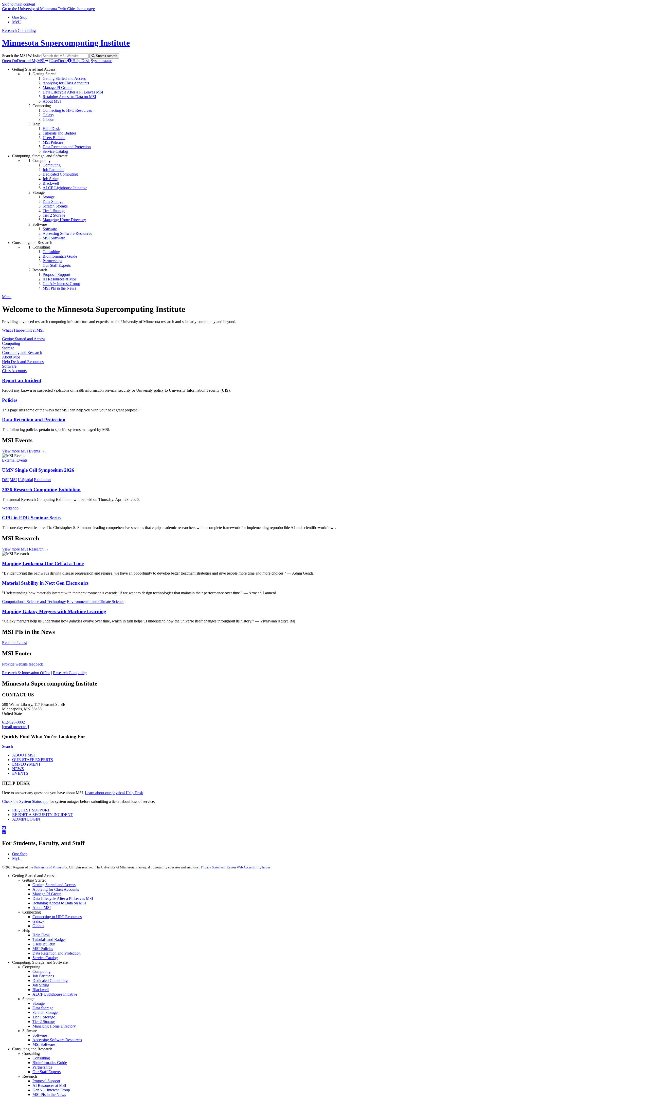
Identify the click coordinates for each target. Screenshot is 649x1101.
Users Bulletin (43, 944)
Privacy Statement (213, 867)
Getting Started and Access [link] (33, 69)
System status (101, 61)
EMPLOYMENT (26, 764)
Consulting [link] (41, 247)
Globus (38, 926)
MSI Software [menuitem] (54, 238)
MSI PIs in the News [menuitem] (59, 288)
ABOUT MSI (23, 755)
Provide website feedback (22, 664)
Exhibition (42, 480)
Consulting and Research (22, 352)
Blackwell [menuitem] (51, 183)
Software (9, 366)
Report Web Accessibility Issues (248, 867)
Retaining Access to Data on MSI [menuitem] (69, 96)
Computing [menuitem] (52, 165)
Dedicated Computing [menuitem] (60, 174)
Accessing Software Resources (57, 1040)
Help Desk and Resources (23, 361)
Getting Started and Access (23, 339)
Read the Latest (14, 642)
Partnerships (42, 1067)
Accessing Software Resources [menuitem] (67, 233)
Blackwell (40, 990)
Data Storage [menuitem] (53, 201)
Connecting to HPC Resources (57, 917)
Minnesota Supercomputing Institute (66, 42)
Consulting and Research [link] (32, 242)
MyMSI (38, 61)
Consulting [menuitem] (51, 252)
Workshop (10, 508)
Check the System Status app (25, 801)
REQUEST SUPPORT (31, 810)
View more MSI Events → (23, 451)
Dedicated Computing (50, 980)
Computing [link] (41, 160)
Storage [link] (38, 192)
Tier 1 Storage (43, 1017)
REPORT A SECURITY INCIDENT (42, 814)
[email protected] (15, 727)
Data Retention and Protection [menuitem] (67, 147)
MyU (16, 22)
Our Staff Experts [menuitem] (57, 265)
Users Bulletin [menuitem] (54, 138)
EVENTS (20, 773)
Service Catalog (45, 958)
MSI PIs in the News (49, 1094)
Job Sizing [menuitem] (51, 179)
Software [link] (39, 224)
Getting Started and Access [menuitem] (64, 78)
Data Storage (42, 1008)
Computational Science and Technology (34, 601)
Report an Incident (21, 380)
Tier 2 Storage (43, 1021)
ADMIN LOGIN (26, 819)
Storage (8, 348)
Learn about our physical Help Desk (114, 793)
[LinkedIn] (324, 832)
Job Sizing (40, 985)
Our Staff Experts (46, 1072)
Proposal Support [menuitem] (56, 274)
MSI (13, 480)
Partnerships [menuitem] (52, 261)
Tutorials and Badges (49, 939)
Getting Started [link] (44, 74)
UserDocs (58, 61)
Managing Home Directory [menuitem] (64, 220)
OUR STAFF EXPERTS (32, 759)
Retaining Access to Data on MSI (59, 903)
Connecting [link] (41, 106)
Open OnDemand (17, 61)
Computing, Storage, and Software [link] (40, 156)
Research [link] (39, 270)
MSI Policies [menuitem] (53, 142)
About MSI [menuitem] (52, 101)
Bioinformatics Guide (49, 1062)
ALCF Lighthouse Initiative (54, 994)
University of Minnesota (50, 867)
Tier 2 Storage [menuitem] (54, 215)
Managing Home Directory (54, 1026)
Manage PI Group (46, 894)
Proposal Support (46, 1081)
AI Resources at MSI (49, 1085)
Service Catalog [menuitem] (55, 151)
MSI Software (43, 1044)
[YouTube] (324, 828)
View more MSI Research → (25, 549)
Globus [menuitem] (48, 119)
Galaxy (38, 921)
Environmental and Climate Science (95, 601)
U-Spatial (25, 480)
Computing (11, 343)
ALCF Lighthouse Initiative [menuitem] (65, 188)
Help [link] (36, 124)
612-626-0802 (13, 722)
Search (7, 746)
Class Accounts (14, 371)
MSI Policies (42, 948)
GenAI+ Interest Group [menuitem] (61, 283)
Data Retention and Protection (33, 419)
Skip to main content (18, 4)
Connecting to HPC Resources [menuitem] (67, 110)
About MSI (11, 357)
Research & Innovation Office (26, 673)
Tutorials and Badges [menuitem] (59, 133)
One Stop (19, 17)
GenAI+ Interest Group (51, 1090)
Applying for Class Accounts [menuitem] (66, 83)
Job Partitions (43, 976)
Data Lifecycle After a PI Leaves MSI (62, 898)
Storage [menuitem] (49, 197)
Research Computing (19, 30)
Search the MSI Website (21, 55)
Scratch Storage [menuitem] (55, 206)
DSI (5, 480)
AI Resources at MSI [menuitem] (59, 279)
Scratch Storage (45, 1012)
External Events (14, 460)
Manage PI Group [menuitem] (57, 87)
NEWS (18, 769)
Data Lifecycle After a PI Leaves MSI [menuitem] (73, 92)
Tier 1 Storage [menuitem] (54, 210)
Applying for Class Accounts (55, 889)
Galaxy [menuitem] (48, 115)
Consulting (41, 1058)
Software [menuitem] (50, 229)
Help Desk (81, 61)
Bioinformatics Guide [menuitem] (60, 256)
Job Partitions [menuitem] (53, 169)
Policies (9, 400)
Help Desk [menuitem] (51, 128)
